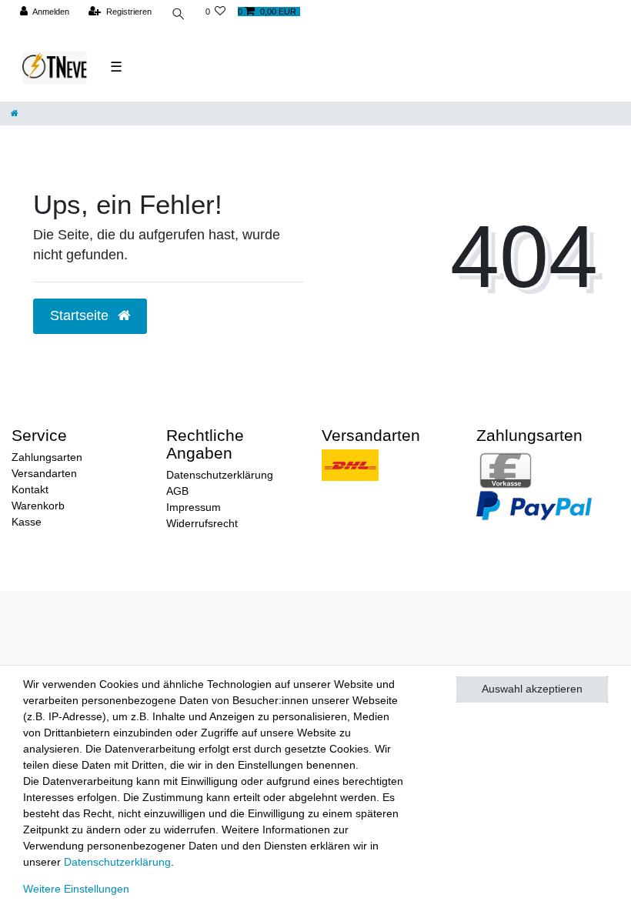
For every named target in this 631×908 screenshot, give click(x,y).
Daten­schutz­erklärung (117, 862)
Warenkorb (38, 505)
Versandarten (44, 473)
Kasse (27, 522)
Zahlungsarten (47, 457)
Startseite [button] (81, 315)
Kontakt (30, 489)
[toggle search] (178, 16)
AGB (177, 491)
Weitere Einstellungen (76, 889)
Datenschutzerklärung (219, 475)
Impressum (193, 507)
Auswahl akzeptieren (532, 689)
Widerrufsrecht (202, 523)
